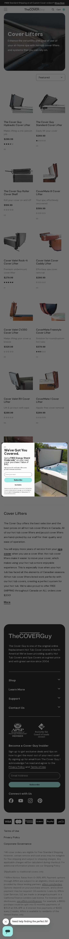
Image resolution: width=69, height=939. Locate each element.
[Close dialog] (65, 444)
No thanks (18, 485)
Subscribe (18, 480)
